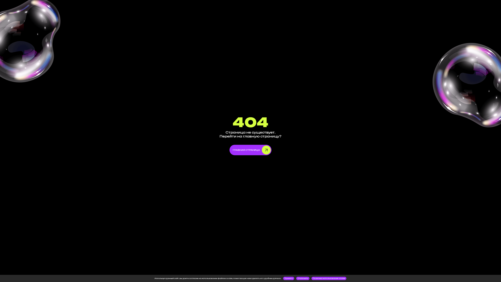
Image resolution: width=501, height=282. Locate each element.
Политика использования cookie (329, 278)
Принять (288, 278)
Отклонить (302, 278)
